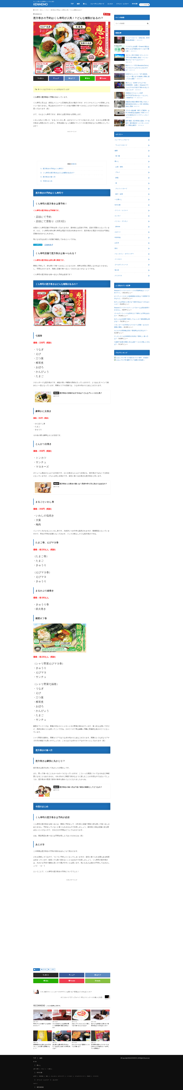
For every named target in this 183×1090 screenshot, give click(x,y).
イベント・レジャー (122, 4)
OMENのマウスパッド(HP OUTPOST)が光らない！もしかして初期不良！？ (136, 95)
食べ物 (117, 156)
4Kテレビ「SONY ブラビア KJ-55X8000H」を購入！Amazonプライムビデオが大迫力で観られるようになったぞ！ (137, 86)
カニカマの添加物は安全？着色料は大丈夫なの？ (130, 330)
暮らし (85, 4)
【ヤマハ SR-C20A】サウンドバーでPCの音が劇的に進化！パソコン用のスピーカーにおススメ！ (136, 58)
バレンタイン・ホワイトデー (124, 254)
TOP (72, 4)
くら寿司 (51, 969)
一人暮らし (118, 199)
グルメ (37, 969)
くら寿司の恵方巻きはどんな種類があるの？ (57, 173)
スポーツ (118, 232)
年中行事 (134, 4)
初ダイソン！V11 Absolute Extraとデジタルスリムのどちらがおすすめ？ (137, 67)
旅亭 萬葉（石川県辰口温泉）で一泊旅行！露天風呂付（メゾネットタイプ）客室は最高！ (137, 123)
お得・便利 (119, 167)
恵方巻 (44, 969)
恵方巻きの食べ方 (48, 177)
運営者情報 (40, 1087)
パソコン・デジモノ (121, 221)
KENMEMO (40, 4)
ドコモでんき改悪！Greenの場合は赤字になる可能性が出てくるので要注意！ (137, 49)
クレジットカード (121, 188)
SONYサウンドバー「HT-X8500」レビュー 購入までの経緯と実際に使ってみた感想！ (137, 76)
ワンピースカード (121, 145)
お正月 (117, 243)
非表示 (73, 164)
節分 (116, 248)
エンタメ (110, 4)
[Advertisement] (72, 146)
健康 (78, 4)
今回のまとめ (46, 181)
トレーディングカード (97, 4)
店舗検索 (47, 245)
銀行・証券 (119, 194)
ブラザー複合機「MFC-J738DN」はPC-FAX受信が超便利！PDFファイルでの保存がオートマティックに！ (137, 113)
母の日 (117, 270)
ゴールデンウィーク (121, 264)
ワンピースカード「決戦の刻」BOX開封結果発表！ (137, 39)
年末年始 (118, 237)
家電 (116, 178)
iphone (117, 226)
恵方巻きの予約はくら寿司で (52, 168)
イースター (118, 259)
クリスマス (118, 275)
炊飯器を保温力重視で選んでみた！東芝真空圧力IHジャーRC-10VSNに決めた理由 (137, 104)
